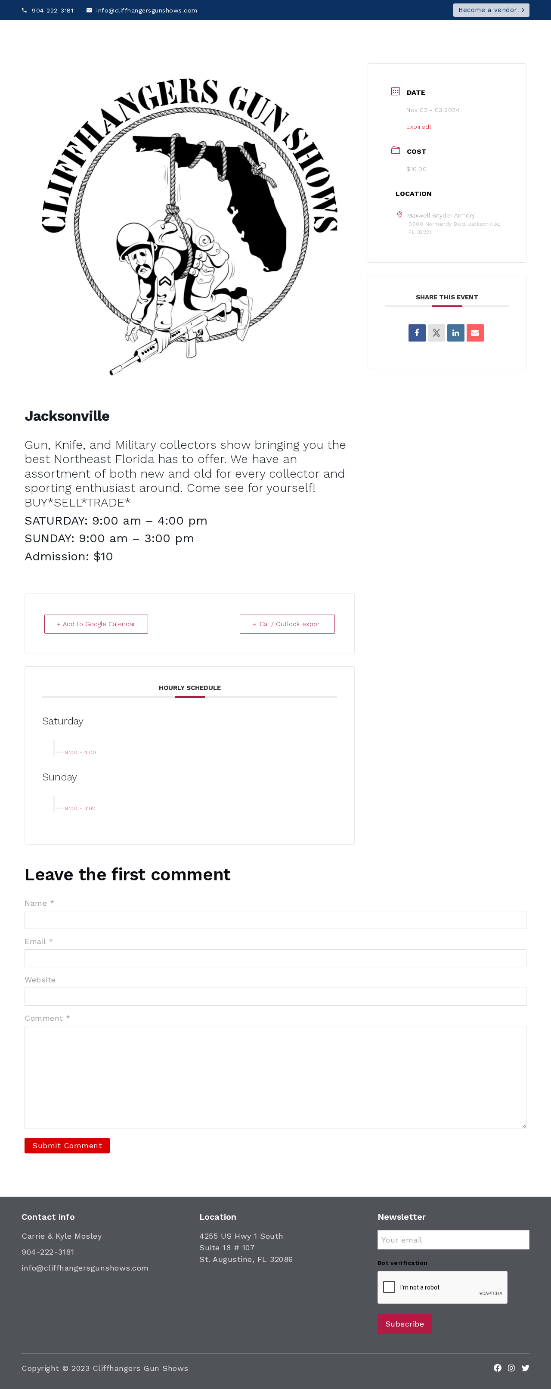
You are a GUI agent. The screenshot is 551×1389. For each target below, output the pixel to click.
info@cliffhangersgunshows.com (85, 1267)
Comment (48, 1017)
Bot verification (403, 1262)
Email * (39, 941)
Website (40, 979)
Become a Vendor (407, 54)
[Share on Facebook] (417, 333)
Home (357, 54)
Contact (517, 54)
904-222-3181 (48, 1251)
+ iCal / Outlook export (287, 624)
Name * (40, 902)
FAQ (485, 54)
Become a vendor (487, 10)
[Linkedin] (455, 333)
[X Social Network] (436, 333)
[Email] (475, 333)
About (457, 54)
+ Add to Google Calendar (96, 624)
